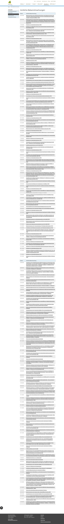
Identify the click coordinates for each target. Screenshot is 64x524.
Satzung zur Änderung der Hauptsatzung (33, 466)
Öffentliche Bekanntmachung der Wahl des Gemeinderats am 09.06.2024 (39, 315)
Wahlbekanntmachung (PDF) (31, 60)
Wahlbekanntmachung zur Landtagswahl (33, 457)
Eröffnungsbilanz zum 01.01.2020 (32, 448)
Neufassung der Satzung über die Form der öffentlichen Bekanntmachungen (40, 274)
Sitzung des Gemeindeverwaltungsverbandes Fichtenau (36, 490)
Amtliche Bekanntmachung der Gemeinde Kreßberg (35, 470)
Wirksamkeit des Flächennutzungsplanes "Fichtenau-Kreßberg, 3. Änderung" (40, 285)
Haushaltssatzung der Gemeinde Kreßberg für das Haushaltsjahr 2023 (39, 385)
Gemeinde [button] (28, 4)
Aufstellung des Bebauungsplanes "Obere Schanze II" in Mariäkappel (39, 468)
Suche (49, 1)
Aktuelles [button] (46, 4)
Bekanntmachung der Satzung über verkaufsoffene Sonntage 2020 (38, 492)
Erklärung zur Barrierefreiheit (46, 521)
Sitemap (42, 516)
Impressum (43, 518)
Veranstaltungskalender (12, 11)
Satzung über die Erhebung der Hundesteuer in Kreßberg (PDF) (37, 183)
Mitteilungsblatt (11, 15)
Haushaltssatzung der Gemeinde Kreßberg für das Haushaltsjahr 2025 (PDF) (40, 208)
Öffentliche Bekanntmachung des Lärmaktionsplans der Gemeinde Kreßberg (40, 287)
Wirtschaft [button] (40, 4)
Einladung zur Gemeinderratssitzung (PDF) (34, 210)
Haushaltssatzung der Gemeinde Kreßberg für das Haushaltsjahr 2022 (39, 436)
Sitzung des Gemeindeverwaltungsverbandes (34, 338)
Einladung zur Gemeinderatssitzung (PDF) (34, 24)
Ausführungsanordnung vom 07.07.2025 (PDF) (34, 145)
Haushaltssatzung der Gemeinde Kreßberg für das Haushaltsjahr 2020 (39, 493)
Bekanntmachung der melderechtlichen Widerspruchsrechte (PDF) (38, 128)
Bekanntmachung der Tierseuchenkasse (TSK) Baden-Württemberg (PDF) (39, 225)
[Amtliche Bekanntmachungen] (10, 3)
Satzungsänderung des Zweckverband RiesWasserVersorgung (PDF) (38, 206)
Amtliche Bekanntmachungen (13, 14)
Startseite (42, 515)
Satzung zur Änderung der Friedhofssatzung (34, 375)
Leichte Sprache (39, 1)
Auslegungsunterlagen (12, 17)
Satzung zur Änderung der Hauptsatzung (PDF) (34, 138)
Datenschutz (43, 520)
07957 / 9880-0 (10, 519)
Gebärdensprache (44, 1)
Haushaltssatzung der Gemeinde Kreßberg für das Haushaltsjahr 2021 (39, 464)
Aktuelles (10, 9)
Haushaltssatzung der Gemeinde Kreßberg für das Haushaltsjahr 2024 (39, 310)
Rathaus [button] (22, 4)
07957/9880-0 (54, 1)
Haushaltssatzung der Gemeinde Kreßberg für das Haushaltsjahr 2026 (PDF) (40, 80)
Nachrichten (10, 12)
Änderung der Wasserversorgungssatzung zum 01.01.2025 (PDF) (38, 224)
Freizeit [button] (34, 4)
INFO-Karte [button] (52, 4)
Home (35, 1)
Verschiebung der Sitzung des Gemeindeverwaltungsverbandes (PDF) (39, 95)
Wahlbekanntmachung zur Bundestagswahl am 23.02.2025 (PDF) (38, 219)
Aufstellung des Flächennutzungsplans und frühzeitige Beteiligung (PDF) (39, 227)
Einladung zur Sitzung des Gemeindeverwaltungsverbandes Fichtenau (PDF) (40, 82)
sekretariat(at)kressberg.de (12, 520)
